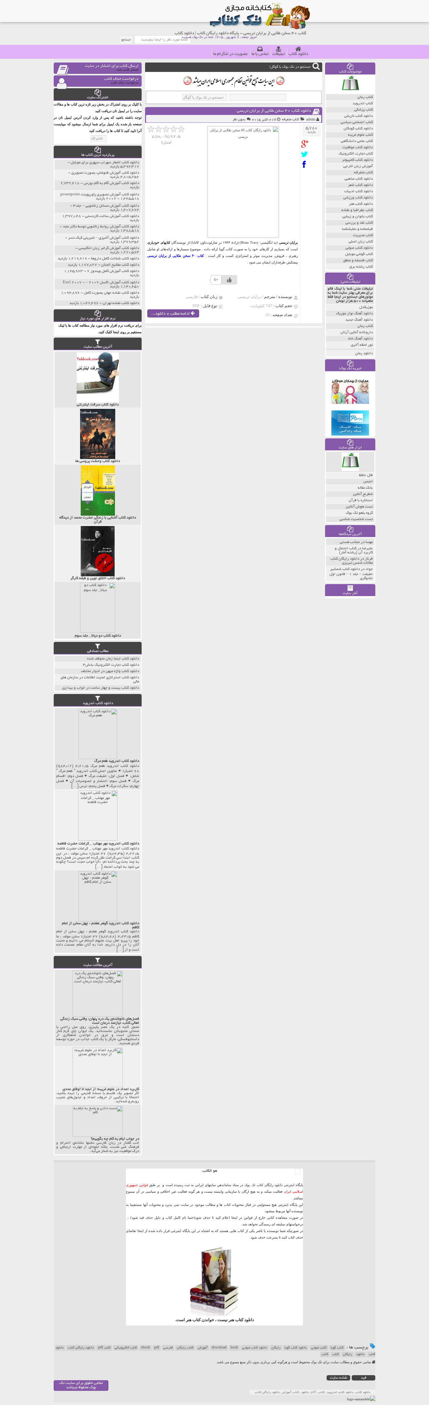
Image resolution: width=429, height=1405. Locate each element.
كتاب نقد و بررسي (359, 223)
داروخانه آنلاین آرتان (356, 332)
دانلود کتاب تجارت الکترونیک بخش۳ (111, 665)
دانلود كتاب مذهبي (359, 179)
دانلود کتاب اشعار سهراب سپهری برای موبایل (105, 162)
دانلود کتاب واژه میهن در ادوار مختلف (110, 671)
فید (364, 1378)
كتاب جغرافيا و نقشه (357, 210)
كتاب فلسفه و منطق (358, 260)
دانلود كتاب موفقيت (357, 147)
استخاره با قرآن (361, 500)
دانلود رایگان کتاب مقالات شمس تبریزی (351, 561)
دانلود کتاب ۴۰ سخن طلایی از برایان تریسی (274, 111)
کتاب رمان (365, 326)
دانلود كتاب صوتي (359, 248)
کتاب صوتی (319, 1348)
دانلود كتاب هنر (361, 204)
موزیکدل (366, 307)
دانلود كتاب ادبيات (358, 191)
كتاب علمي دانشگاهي (357, 141)
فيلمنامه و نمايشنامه (357, 229)
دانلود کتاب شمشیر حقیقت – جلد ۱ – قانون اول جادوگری (351, 573)
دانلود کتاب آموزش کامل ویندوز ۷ (113, 271)
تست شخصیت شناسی (356, 519)
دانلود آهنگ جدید (359, 320)
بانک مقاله (365, 488)
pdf (156, 1348)
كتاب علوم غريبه (360, 135)
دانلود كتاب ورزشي (358, 198)
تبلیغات (278, 54)
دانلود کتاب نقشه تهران (121, 303)
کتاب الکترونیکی (126, 1348)
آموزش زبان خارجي (358, 166)
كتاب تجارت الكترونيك (356, 154)
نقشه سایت (338, 1378)
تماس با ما (260, 54)
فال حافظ (366, 475)
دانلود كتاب (244, 1319)
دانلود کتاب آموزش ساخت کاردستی (112, 216)
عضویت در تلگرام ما (230, 54)
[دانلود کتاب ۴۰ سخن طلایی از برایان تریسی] (306, 144)
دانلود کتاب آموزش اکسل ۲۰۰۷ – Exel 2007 (101, 282)
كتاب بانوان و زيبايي (357, 216)
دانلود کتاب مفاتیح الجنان (120, 265)
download (219, 1348)
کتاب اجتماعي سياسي (357, 122)
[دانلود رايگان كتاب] (350, 93)
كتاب (325, 1354)
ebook (145, 1348)
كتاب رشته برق (361, 267)
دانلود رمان (364, 353)
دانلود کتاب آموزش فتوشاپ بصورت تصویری (105, 173)
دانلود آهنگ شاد (360, 339)
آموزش (203, 1348)
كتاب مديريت (363, 235)
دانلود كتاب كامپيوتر (357, 160)
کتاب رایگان (185, 1348)
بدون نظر (239, 120)
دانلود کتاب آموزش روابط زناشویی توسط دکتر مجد (101, 227)
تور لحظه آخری (362, 345)
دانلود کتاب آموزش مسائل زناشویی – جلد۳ (106, 206)
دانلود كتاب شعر (360, 185)
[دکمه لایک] (229, 280)
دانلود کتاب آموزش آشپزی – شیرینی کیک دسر (103, 238)
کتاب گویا (337, 1348)
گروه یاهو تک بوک (359, 513)
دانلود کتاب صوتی (254, 1348)
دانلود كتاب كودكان (358, 129)
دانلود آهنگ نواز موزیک (354, 314)
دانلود (360, 1354)
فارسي (168, 1348)
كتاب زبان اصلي (361, 242)
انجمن (368, 482)
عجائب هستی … (347, 542)
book (234, 1348)
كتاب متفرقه (290, 120)
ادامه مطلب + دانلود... (171, 314)
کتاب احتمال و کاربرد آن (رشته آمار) (354, 550)
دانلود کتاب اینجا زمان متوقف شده (113, 659)
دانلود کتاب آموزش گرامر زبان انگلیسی (109, 248)
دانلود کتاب (298, 54)
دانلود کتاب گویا (296, 1348)
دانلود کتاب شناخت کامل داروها (115, 259)
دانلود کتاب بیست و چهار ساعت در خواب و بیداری (100, 688)
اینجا (234, 1217)
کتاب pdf (104, 1348)
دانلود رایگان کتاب (81, 1348)
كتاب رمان (365, 97)
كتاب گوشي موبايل (359, 254)
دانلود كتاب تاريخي (358, 116)
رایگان (275, 1348)
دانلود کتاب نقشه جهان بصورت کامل (111, 293)
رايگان (347, 1354)
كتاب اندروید (363, 103)
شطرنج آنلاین (363, 494)
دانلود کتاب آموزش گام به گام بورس (111, 183)
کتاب (335, 1354)
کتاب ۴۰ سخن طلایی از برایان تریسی (175, 256)
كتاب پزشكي (363, 110)
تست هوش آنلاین (359, 507)
